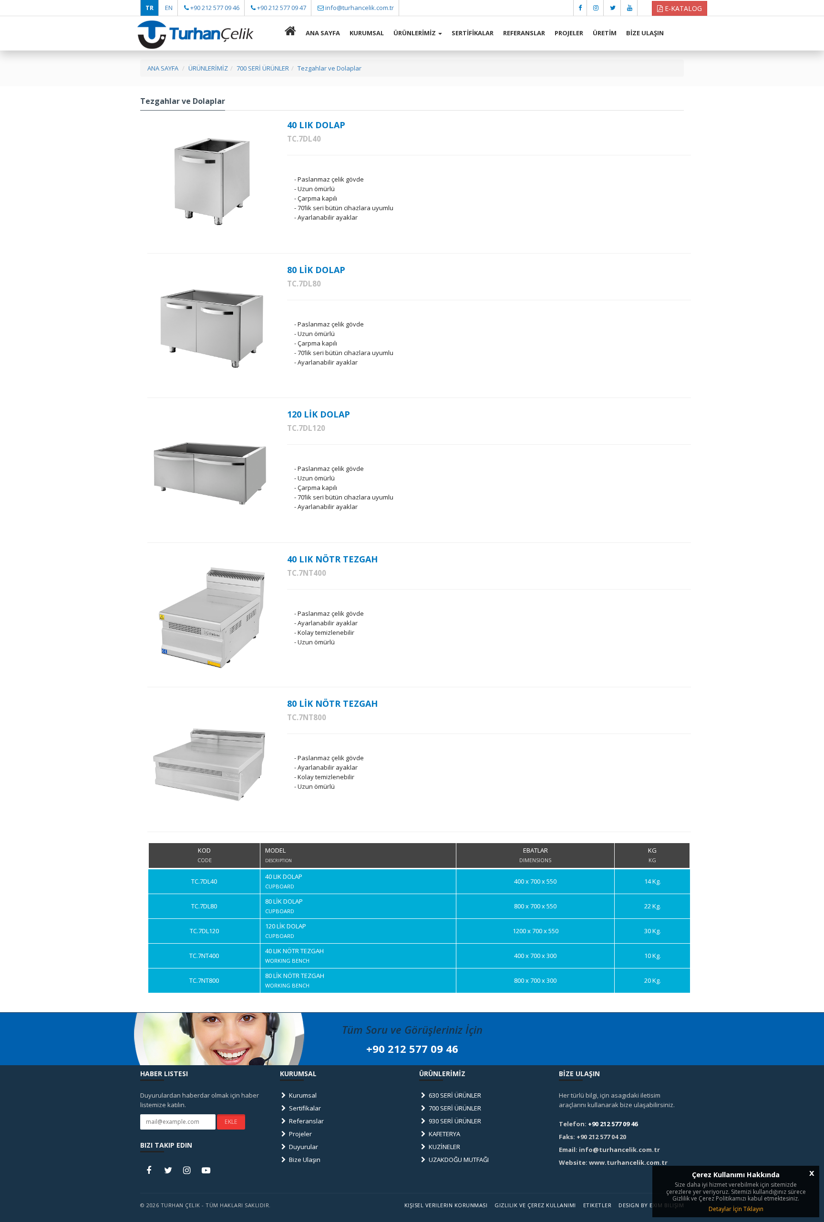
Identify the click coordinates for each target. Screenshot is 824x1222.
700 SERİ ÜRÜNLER (454, 1108)
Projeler (300, 1134)
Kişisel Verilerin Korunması (446, 1205)
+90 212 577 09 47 (281, 7)
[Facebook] (580, 7)
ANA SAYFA (323, 33)
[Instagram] (595, 7)
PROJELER (569, 33)
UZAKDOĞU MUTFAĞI (458, 1159)
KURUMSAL (367, 33)
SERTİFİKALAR (473, 33)
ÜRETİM (605, 33)
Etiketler (597, 1205)
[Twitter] (613, 7)
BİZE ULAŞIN (645, 33)
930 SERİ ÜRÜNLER (454, 1121)
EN (169, 7)
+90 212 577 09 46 (214, 7)
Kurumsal (302, 1095)
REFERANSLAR (524, 33)
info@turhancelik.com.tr (359, 7)
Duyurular (303, 1146)
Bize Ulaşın (304, 1159)
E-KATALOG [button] (682, 8)
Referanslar (306, 1121)
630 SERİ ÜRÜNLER (454, 1095)
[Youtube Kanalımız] (629, 7)
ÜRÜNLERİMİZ (415, 33)
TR (149, 7)
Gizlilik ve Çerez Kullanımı (535, 1205)
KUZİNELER (443, 1146)
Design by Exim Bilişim (651, 1205)
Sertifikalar (304, 1108)
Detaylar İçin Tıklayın (736, 1209)
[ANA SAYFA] (290, 33)
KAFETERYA (443, 1134)
